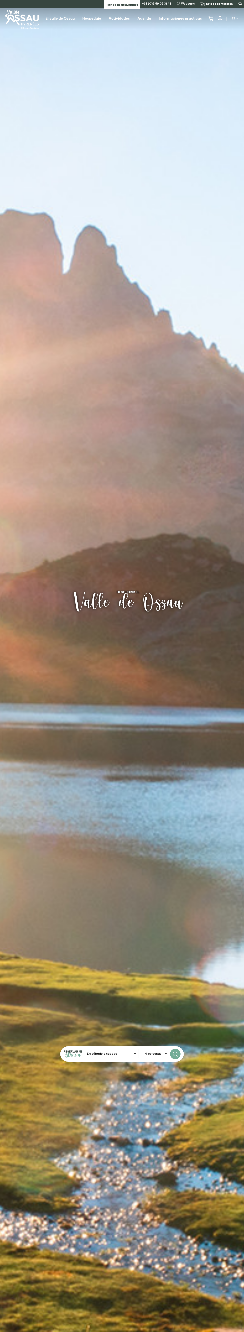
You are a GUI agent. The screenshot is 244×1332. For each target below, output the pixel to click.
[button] (210, 18)
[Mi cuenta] (219, 19)
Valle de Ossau (128, 602)
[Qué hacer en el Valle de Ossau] (122, 666)
